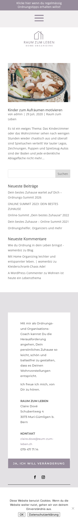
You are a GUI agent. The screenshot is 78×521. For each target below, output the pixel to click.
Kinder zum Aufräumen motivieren (35, 110)
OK (22, 514)
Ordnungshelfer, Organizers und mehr (35, 228)
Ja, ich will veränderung (39, 463)
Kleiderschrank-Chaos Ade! (27, 266)
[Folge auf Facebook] (35, 477)
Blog (30, 250)
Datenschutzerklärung (43, 514)
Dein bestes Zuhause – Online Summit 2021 (38, 222)
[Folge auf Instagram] (43, 477)
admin (18, 114)
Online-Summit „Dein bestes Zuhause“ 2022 (38, 215)
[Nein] (73, 508)
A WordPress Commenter (25, 273)
